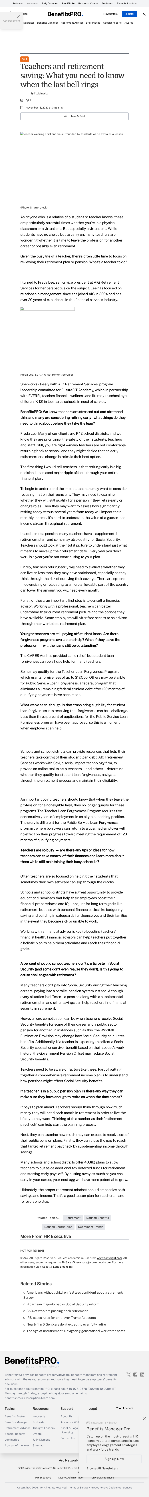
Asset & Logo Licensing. (57, 1266)
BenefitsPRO (64, 1468)
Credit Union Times (79, 1470)
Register (129, 13)
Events (37, 1433)
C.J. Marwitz (41, 93)
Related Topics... (48, 1218)
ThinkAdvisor (23, 1468)
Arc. (41, 1487)
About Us (67, 1416)
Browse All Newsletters (102, 1468)
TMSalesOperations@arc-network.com (86, 1262)
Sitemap (38, 1445)
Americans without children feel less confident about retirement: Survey (73, 1295)
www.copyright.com (109, 1257)
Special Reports (15, 1433)
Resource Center (88, 3)
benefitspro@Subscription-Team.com (30, 1398)
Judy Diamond (50, 3)
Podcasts (18, 3)
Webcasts (32, 3)
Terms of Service (78, 1487)
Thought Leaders (127, 3)
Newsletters (110, 13)
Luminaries (12, 1439)
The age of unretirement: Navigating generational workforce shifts (76, 1331)
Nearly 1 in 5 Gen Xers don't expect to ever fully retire (66, 1324)
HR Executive (43, 1477)
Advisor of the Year (17, 1445)
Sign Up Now (114, 1459)
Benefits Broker (15, 1416)
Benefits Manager (16, 1422)
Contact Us (68, 1438)
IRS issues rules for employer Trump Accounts (61, 1318)
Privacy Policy (98, 1487)
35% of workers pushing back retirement (57, 1311)
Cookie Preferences (120, 1487)
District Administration (71, 1477)
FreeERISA (68, 3)
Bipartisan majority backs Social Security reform (63, 1304)
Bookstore (107, 3)
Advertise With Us (72, 1422)
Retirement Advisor (17, 1427)
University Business (102, 1477)
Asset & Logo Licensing (69, 1430)
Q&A (24, 59)
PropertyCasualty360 (44, 1468)
